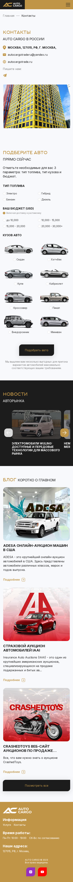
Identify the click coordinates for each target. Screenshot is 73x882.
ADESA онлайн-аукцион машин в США (35, 547)
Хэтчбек (56, 259)
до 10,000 (12, 220)
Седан (20, 259)
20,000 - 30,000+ (52, 226)
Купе (20, 283)
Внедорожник (20, 332)
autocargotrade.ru (20, 62)
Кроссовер (20, 307)
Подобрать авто (36, 350)
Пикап (56, 307)
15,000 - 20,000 (15, 226)
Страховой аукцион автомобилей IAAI (24, 648)
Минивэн (56, 332)
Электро (11, 193)
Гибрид (45, 193)
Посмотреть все (36, 785)
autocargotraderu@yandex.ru (28, 54)
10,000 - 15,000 (50, 220)
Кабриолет (56, 283)
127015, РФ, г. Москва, (16, 851)
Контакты (20, 824)
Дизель (46, 199)
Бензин (10, 199)
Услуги (7, 824)
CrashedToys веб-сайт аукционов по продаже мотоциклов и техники (28, 748)
